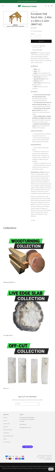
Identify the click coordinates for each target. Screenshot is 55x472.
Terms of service (42, 458)
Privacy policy (49, 456)
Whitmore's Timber (44, 455)
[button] (2, 5)
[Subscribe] (38, 403)
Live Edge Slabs (7, 335)
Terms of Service (6, 442)
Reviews (5, 439)
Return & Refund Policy (8, 435)
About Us (5, 417)
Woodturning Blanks (8, 282)
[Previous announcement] (2, 1)
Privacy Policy (6, 432)
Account (5, 420)
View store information (37, 49)
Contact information (48, 459)
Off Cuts (5, 388)
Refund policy (43, 456)
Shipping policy (49, 458)
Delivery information (7, 429)
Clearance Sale (6, 423)
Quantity (32, 33)
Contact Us (5, 426)
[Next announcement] (52, 1)
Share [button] (33, 220)
